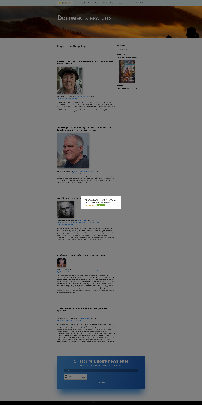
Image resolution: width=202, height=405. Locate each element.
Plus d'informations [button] (90, 205)
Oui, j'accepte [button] (101, 205)
